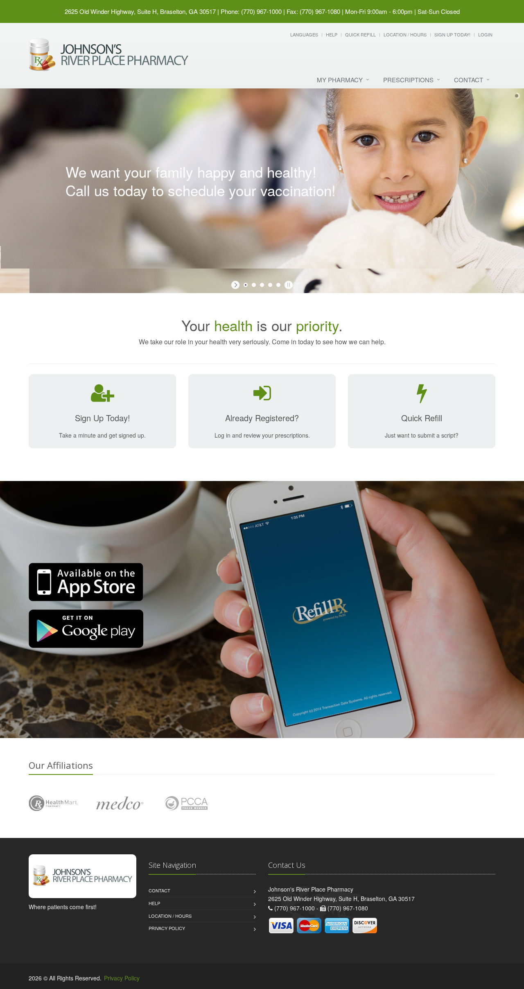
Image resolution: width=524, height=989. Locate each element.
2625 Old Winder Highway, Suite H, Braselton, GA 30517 (140, 11)
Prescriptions (408, 79)
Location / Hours (405, 34)
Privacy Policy (167, 928)
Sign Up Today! (452, 34)
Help (331, 34)
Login (485, 34)
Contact (468, 79)
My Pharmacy (340, 79)
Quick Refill (360, 34)
